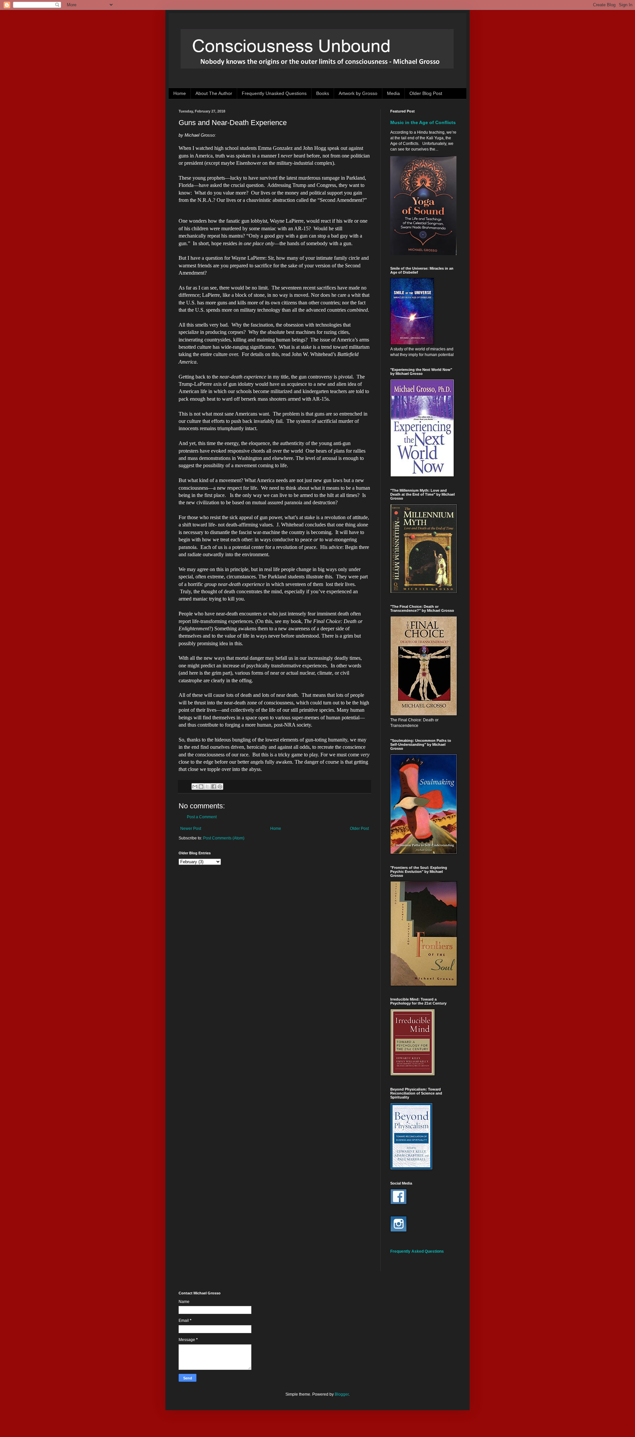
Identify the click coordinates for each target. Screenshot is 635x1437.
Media (393, 93)
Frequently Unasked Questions (274, 93)
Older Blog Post (425, 93)
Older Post (359, 828)
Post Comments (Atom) (223, 838)
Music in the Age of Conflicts (423, 122)
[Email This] (194, 786)
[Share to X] (207, 786)
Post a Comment (202, 817)
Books (322, 93)
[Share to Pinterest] (220, 786)
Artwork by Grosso (358, 93)
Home (179, 93)
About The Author (213, 93)
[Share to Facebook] (213, 786)
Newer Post (190, 828)
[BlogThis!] (201, 786)
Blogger (342, 1394)
